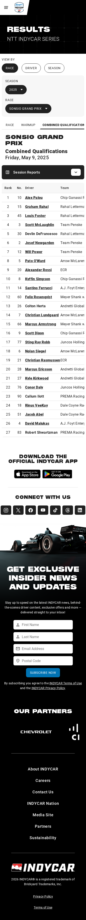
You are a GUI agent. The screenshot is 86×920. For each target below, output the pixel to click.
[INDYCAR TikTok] (55, 510)
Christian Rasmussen (42, 360)
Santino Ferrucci (38, 287)
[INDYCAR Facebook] (30, 510)
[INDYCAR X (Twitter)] (18, 510)
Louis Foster (35, 215)
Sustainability (43, 837)
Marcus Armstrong (40, 324)
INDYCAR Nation (43, 803)
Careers (43, 780)
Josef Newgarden (39, 242)
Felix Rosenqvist (38, 296)
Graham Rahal (37, 206)
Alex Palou (34, 197)
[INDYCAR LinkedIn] (80, 510)
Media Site (43, 814)
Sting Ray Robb (37, 342)
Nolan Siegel (35, 351)
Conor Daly (34, 387)
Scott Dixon (34, 333)
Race (10, 68)
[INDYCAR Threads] (67, 510)
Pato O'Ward (35, 260)
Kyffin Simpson (37, 278)
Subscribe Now (43, 672)
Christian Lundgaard (42, 315)
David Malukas (37, 423)
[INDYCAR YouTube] (43, 510)
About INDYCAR (43, 769)
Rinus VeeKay (36, 405)
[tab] (10, 124)
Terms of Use (43, 907)
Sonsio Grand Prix (25, 108)
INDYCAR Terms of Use (65, 683)
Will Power (34, 251)
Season (54, 68)
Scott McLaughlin (39, 224)
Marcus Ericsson (38, 369)
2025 (13, 89)
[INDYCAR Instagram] (6, 510)
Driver (31, 68)
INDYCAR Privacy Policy (48, 688)
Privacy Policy (43, 896)
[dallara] (36, 732)
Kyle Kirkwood (37, 378)
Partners (43, 826)
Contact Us (43, 791)
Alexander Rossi (38, 269)
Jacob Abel (34, 414)
